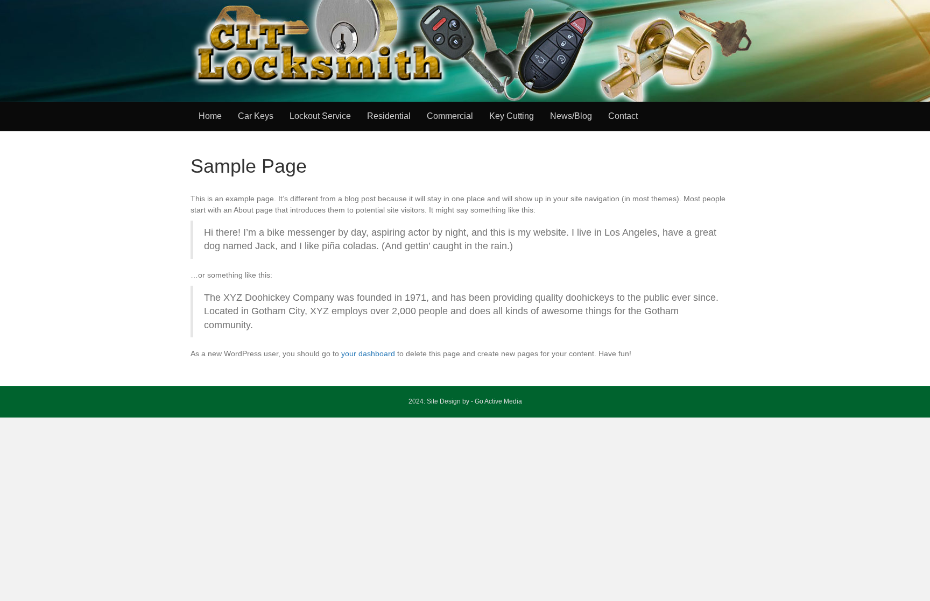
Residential (389, 116)
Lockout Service (320, 116)
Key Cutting (511, 116)
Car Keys (255, 116)
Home (210, 116)
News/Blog (571, 116)
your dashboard (368, 353)
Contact (623, 116)
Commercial (450, 116)
